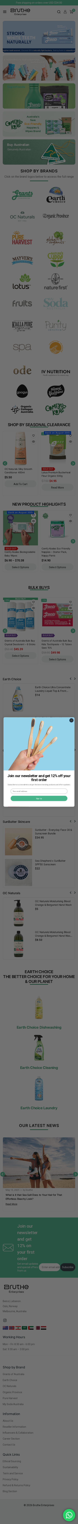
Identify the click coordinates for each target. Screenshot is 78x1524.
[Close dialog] (71, 720)
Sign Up (39, 798)
